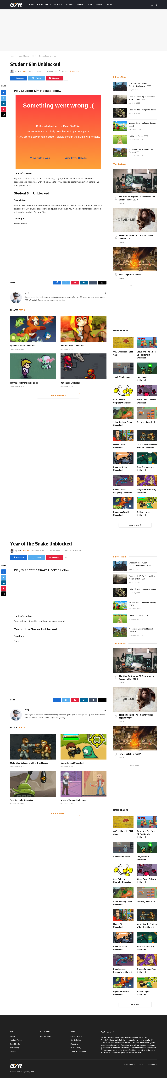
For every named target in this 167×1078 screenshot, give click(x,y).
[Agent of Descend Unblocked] (83, 784)
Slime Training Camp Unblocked (122, 424)
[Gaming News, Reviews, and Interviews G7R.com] (16, 4)
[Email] (3, 114)
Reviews (100, 4)
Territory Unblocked (146, 422)
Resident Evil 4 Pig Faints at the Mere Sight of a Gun (142, 98)
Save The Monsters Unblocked (145, 469)
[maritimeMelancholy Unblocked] (33, 366)
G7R (19, 71)
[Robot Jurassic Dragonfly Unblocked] (123, 480)
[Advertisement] (83, 30)
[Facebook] (3, 92)
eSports (58, 4)
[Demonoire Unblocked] (83, 366)
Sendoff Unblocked (121, 377)
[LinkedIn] (3, 103)
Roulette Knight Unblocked (120, 469)
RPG (24, 71)
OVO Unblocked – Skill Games (123, 353)
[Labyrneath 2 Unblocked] (147, 368)
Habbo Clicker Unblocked (119, 446)
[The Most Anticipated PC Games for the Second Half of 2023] (135, 181)
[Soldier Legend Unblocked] (147, 503)
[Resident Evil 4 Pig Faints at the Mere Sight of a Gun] (120, 99)
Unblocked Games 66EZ (138, 136)
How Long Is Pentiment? (130, 274)
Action (26, 550)
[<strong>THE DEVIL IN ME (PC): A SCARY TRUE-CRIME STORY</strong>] (135, 220)
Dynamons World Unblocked (22, 345)
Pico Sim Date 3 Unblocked (72, 345)
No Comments (52, 71)
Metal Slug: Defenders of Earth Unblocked (147, 446)
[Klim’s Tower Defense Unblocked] (147, 390)
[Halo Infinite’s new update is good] (120, 113)
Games (80, 4)
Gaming (69, 4)
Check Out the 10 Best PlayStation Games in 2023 (140, 85)
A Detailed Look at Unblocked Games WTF (141, 151)
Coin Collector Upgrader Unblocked (122, 401)
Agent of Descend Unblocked (73, 800)
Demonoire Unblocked (70, 382)
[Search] (156, 4)
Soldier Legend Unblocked (143, 514)
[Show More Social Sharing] (65, 78)
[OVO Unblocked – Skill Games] (123, 342)
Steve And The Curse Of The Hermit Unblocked (146, 354)
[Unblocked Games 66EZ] (120, 139)
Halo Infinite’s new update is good (142, 109)
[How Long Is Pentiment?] (135, 259)
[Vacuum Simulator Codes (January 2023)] (120, 126)
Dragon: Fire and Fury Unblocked (146, 491)
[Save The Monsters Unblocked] (147, 458)
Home (31, 4)
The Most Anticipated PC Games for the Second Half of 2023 (137, 198)
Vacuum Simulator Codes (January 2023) (142, 124)
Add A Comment (58, 396)
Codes (89, 4)
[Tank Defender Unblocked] (33, 784)
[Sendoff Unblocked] (123, 368)
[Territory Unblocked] (147, 413)
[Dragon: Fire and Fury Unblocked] (147, 480)
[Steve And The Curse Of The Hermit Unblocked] (147, 342)
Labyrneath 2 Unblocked (143, 379)
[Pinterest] (3, 109)
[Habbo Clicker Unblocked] (123, 435)
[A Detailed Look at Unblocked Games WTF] (120, 152)
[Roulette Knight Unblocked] (123, 458)
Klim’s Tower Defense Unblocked (146, 401)
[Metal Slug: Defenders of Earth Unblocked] (147, 435)
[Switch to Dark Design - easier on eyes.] (151, 5)
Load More (134, 525)
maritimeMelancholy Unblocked (24, 382)
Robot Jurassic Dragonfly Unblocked (122, 491)
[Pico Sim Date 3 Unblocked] (83, 329)
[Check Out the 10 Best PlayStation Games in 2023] (120, 86)
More (109, 4)
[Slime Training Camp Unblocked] (123, 413)
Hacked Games (44, 4)
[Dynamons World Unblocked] (33, 329)
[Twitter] (3, 98)
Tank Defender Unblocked (21, 800)
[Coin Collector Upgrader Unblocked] (123, 390)
